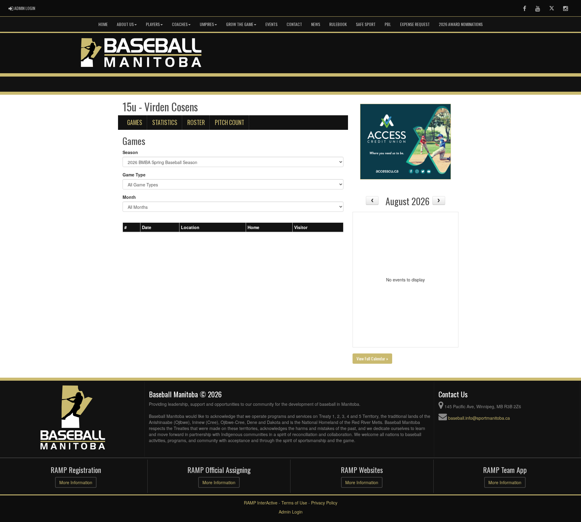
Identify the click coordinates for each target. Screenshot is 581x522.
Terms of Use (294, 503)
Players (153, 24)
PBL (388, 24)
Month (129, 197)
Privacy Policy (324, 503)
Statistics (164, 122)
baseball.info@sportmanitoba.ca (479, 418)
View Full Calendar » (372, 358)
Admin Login (291, 512)
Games (134, 122)
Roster (196, 122)
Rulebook (338, 24)
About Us (125, 24)
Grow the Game (239, 24)
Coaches (180, 24)
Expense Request (415, 24)
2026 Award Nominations (461, 24)
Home (103, 24)
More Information (75, 482)
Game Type (134, 175)
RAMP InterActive (260, 503)
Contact (294, 24)
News (315, 24)
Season (130, 152)
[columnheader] (131, 227)
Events (271, 24)
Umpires (207, 24)
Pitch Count (229, 122)
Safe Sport (366, 24)
